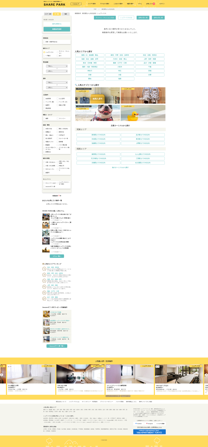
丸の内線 (64, 429)
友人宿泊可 (65, 418)
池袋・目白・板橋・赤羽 (89, 59)
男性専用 (51, 418)
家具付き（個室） (121, 418)
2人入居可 (57, 420)
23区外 (120, 67)
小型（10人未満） (57, 422)
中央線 (58, 429)
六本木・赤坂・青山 (120, 59)
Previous (1, 375)
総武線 (92, 429)
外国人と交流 (58, 418)
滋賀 (119, 78)
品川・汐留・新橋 (150, 63)
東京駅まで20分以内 (143, 139)
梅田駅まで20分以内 (98, 154)
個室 (102, 422)
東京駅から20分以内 (108, 9)
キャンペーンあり (81, 422)
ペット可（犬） (69, 420)
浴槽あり (100, 418)
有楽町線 (53, 431)
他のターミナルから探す (120, 167)
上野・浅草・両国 (150, 59)
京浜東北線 (74, 429)
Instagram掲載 (110, 420)
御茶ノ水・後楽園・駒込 (89, 55)
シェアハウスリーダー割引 (69, 422)
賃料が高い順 (158, 17)
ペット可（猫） (78, 420)
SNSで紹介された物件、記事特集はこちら (149, 427)
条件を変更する (56, 24)
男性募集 (51, 420)
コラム (140, 3)
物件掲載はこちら (131, 401)
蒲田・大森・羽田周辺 (89, 67)
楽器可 (62, 420)
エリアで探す (92, 3)
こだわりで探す (118, 3)
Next (206, 375)
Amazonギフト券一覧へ (56, 346)
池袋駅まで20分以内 (98, 143)
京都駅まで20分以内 (98, 163)
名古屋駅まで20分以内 (142, 163)
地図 (66, 14)
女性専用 (45, 418)
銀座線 (68, 429)
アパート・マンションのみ (105, 17)
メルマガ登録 (120, 401)
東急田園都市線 (105, 429)
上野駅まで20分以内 (143, 143)
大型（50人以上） (119, 420)
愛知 (89, 78)
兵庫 (149, 75)
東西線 (54, 429)
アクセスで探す (104, 3)
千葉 (149, 67)
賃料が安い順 (143, 17)
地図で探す (130, 3)
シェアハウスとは (74, 401)
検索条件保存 (56, 29)
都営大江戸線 (113, 429)
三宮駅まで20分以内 (143, 158)
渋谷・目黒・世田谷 (150, 55)
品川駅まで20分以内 (143, 135)
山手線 (45, 429)
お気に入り (150, 3)
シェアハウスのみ (126, 17)
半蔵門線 (97, 429)
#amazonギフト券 (126, 396)
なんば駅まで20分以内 (142, 154)
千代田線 (80, 429)
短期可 (84, 420)
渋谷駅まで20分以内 (98, 139)
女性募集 (45, 420)
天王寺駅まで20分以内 (98, 158)
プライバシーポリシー (106, 401)
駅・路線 (57, 14)
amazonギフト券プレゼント (93, 422)
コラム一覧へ (57, 256)
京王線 (49, 429)
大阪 (119, 75)
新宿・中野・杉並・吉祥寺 (120, 55)
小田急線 (48, 431)
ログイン (162, 3)
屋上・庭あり (93, 418)
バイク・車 (106, 418)
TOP (95, 9)
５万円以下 (113, 418)
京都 (89, 75)
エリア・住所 (48, 14)
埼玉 (119, 71)
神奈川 (90, 71)
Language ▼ (76, 4)
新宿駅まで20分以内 (98, 135)
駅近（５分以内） (84, 418)
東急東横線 (86, 429)
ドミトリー (107, 422)
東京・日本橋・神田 (90, 63)
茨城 (149, 71)
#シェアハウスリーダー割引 (113, 396)
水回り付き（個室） (74, 418)
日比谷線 (120, 429)
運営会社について (61, 401)
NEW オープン (102, 420)
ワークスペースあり (92, 420)
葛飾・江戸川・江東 (120, 63)
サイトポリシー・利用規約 (90, 401)
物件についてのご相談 (145, 401)
